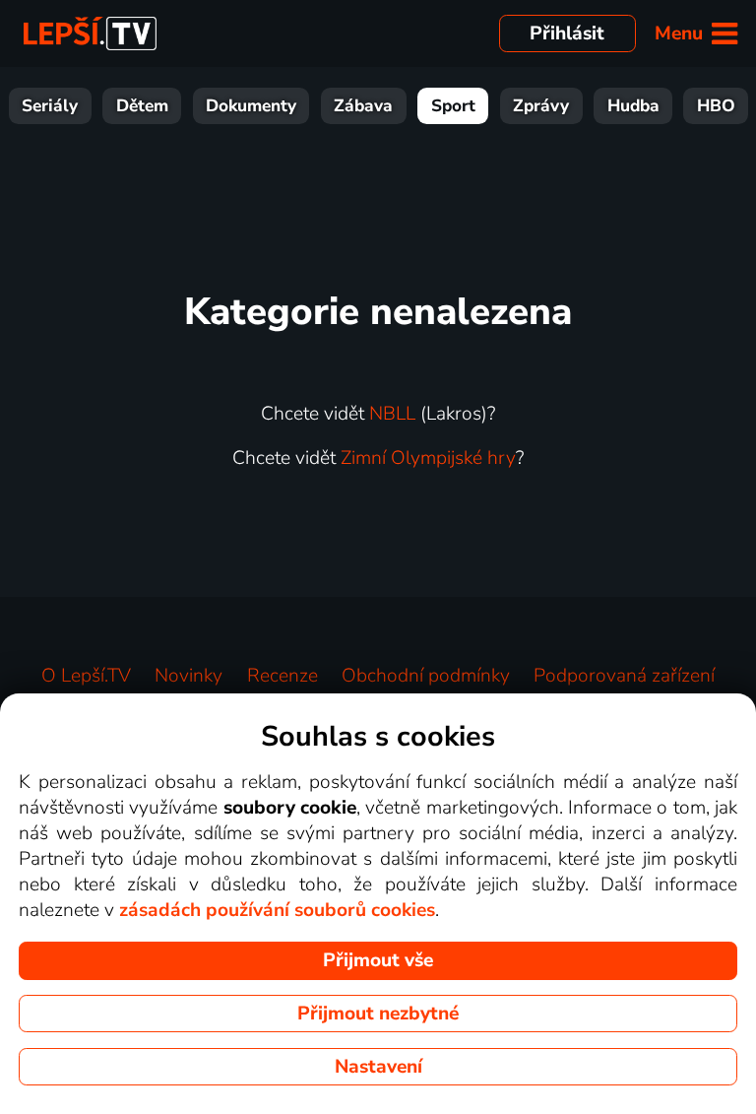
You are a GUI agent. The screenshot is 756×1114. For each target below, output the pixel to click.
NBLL (392, 413)
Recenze (282, 675)
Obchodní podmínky (426, 675)
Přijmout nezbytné (378, 1013)
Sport (453, 106)
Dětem (142, 106)
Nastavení (378, 1067)
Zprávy (541, 106)
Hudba (633, 106)
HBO (716, 106)
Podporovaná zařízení (624, 675)
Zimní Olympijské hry (428, 458)
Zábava (363, 106)
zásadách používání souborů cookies (277, 910)
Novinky (188, 675)
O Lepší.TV (86, 675)
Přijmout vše (378, 960)
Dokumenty (251, 106)
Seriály (50, 106)
